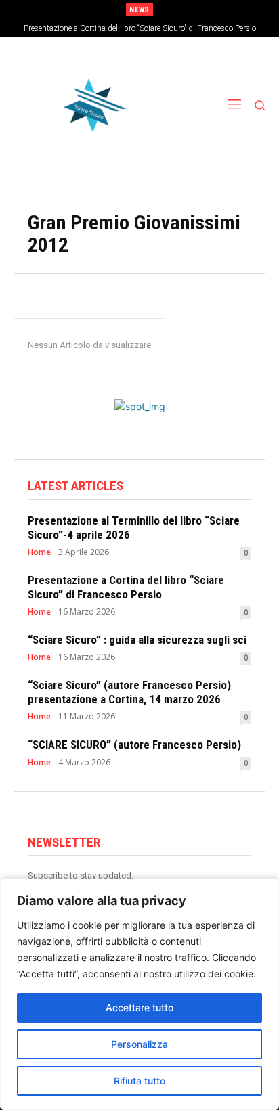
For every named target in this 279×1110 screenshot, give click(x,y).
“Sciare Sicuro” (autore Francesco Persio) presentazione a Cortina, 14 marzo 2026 (129, 691)
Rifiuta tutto (139, 1080)
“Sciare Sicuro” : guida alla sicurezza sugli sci (137, 639)
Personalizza (139, 1044)
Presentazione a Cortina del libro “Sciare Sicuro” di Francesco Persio (140, 28)
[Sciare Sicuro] (89, 105)
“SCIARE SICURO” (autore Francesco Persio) (134, 744)
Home (39, 552)
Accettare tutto (139, 1007)
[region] (139, 994)
